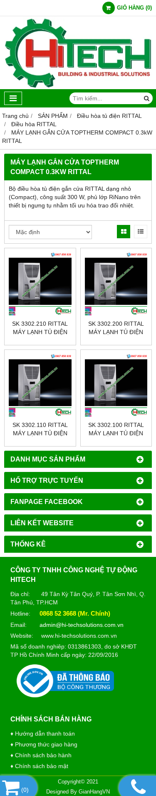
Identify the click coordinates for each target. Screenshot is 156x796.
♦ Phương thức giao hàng (43, 744)
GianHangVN (94, 792)
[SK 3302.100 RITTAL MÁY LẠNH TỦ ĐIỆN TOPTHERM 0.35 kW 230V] (116, 385)
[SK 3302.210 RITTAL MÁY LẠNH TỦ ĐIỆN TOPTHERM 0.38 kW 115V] (40, 283)
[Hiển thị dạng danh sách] (140, 231)
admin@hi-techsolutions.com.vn (82, 624)
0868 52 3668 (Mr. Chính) (75, 613)
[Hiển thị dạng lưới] (123, 231)
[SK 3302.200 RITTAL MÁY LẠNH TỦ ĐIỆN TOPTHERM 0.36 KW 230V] (116, 283)
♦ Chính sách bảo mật (39, 766)
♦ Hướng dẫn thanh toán (42, 733)
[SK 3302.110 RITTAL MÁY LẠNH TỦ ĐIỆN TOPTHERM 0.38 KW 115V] (40, 385)
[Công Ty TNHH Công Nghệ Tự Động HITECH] (78, 87)
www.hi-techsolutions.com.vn (79, 635)
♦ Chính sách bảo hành (41, 755)
